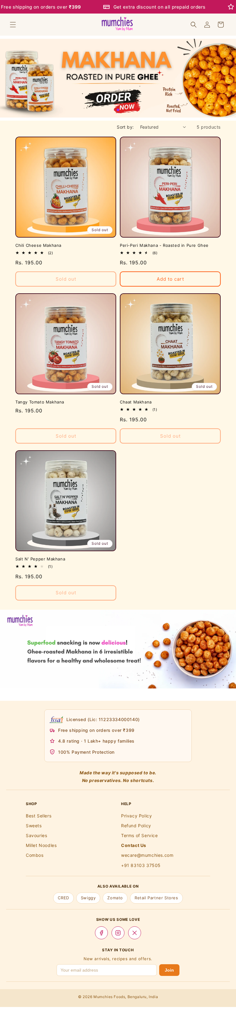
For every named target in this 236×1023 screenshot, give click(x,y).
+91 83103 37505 (141, 865)
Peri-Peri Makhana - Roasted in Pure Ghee (164, 245)
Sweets (34, 825)
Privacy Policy (136, 815)
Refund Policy (136, 825)
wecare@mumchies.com (147, 855)
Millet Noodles (41, 845)
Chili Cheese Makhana (38, 245)
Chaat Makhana (136, 401)
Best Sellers (38, 815)
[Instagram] (118, 932)
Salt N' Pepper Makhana (40, 558)
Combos (35, 855)
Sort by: (125, 127)
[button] (13, 24)
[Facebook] (101, 932)
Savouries (36, 835)
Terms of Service (139, 835)
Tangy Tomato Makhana (39, 401)
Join (169, 970)
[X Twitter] (134, 932)
